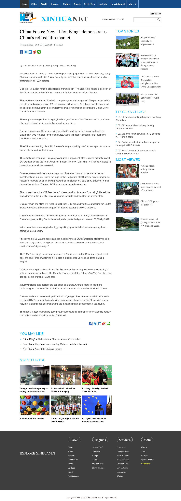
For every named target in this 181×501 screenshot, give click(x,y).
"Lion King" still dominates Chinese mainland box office (52, 339)
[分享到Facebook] (21, 52)
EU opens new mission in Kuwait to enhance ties (94, 420)
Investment (121, 447)
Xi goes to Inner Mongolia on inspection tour (148, 41)
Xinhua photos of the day (32, 418)
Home (24, 4)
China (34, 4)
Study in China (123, 459)
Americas (96, 451)
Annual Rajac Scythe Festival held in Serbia (65, 420)
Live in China (122, 467)
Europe (95, 455)
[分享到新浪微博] (34, 52)
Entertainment (118, 4)
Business (55, 4)
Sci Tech (71, 467)
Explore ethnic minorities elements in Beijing (63, 390)
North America (98, 467)
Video (143, 451)
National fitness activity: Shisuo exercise (148, 169)
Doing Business (123, 451)
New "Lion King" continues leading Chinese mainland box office (56, 344)
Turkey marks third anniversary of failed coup (150, 98)
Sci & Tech (89, 4)
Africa (94, 459)
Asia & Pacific (98, 447)
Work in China (123, 455)
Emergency (121, 472)
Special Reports (147, 459)
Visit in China (122, 463)
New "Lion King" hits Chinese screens (42, 348)
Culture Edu (73, 459)
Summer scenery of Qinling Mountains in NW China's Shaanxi (150, 222)
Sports (77, 4)
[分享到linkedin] (30, 52)
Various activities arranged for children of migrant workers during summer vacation (150, 62)
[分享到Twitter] (26, 52)
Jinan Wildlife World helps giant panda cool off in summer (151, 187)
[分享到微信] (39, 52)
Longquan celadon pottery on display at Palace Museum (34, 390)
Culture (66, 4)
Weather (120, 476)
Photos (144, 447)
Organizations (97, 463)
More (133, 4)
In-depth (103, 4)
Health (70, 472)
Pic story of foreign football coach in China (95, 390)
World (44, 4)
